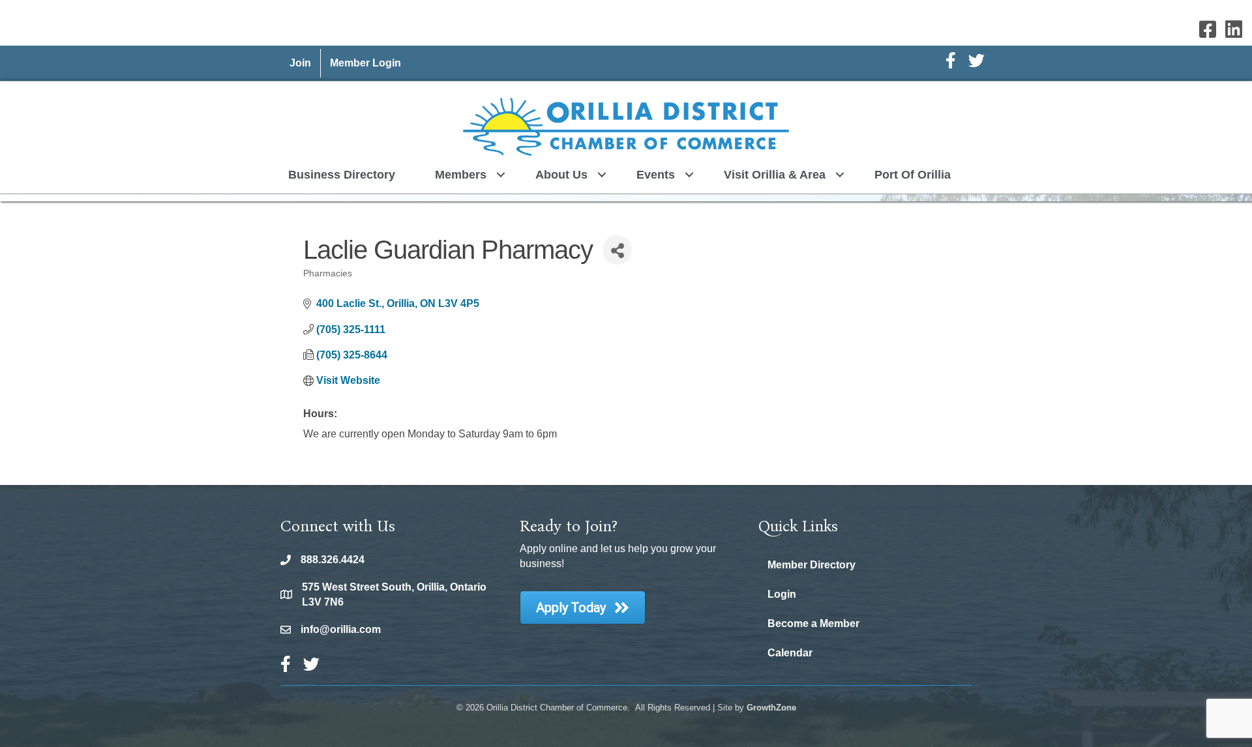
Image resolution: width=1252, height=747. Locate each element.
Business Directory (341, 174)
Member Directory (812, 564)
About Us (561, 174)
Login (782, 594)
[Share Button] (617, 250)
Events (655, 174)
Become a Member (813, 623)
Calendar (790, 652)
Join (300, 62)
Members (460, 174)
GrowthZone (771, 707)
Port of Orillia (912, 174)
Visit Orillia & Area (775, 174)
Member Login (365, 62)
